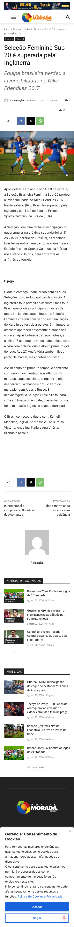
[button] (7, 17)
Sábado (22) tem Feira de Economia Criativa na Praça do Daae (46, 730)
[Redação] (6, 100)
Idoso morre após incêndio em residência (57, 510)
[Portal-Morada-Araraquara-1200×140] (37, 6)
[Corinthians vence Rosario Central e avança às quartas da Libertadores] (14, 637)
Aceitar (37, 907)
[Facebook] (21, 121)
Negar (37, 918)
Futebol (20, 39)
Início (7, 29)
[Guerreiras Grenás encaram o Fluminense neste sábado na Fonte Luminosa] (14, 616)
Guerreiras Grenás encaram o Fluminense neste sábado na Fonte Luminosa (46, 614)
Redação (19, 100)
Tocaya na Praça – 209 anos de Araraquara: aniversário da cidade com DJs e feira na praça (47, 708)
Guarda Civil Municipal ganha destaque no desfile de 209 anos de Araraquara (47, 686)
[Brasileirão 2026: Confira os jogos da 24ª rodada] (14, 596)
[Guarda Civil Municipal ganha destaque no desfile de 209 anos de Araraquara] (14, 687)
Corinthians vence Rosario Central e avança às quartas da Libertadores (47, 635)
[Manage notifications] (64, 918)
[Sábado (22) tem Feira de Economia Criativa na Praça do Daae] (14, 731)
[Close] (69, 830)
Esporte (17, 29)
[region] (37, 877)
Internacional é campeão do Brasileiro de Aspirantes (19, 510)
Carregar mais (35, 767)
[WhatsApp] (40, 121)
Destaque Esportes (10, 600)
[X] (31, 121)
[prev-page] (6, 652)
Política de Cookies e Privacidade (40, 896)
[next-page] (13, 652)
